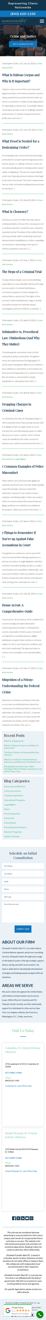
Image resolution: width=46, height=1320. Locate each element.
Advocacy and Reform (14, 786)
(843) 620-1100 (23, 14)
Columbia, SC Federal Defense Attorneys (22, 1049)
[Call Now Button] (39, 1314)
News (6, 809)
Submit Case (23, 929)
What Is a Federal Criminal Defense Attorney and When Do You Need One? (22, 760)
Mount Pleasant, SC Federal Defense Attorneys (21, 1135)
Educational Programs (14, 800)
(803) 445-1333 (12, 1165)
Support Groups (12, 836)
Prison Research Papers (15, 827)
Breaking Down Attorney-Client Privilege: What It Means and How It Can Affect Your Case (23, 769)
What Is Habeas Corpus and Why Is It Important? (21, 746)
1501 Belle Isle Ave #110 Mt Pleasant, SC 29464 (21, 1150)
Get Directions (13, 1073)
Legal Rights (20, 459)
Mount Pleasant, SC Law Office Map (21, 1171)
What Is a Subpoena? (14, 741)
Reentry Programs (13, 832)
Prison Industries (12, 813)
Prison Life (9, 818)
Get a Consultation (23, 44)
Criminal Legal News (13, 795)
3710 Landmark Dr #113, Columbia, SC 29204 (22, 1065)
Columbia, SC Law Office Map (18, 1086)
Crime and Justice (12, 791)
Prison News (10, 823)
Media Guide (35, 1308)
